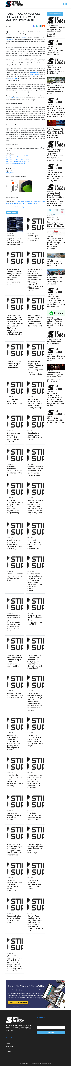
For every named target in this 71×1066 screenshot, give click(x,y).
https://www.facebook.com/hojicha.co (18, 158)
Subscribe (51, 1033)
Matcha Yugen (34, 74)
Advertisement (10, 1049)
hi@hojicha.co (10, 173)
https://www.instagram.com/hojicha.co (18, 156)
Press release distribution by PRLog (17, 207)
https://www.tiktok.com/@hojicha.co (17, 162)
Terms (8, 1044)
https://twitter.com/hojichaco (15, 163)
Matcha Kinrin (12, 78)
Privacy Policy (10, 1046)
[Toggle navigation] (65, 4)
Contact (8, 1051)
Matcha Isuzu (34, 73)
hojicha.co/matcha (12, 98)
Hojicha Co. (10, 40)
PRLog (24, 38)
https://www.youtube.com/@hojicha (17, 160)
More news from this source (28, 203)
